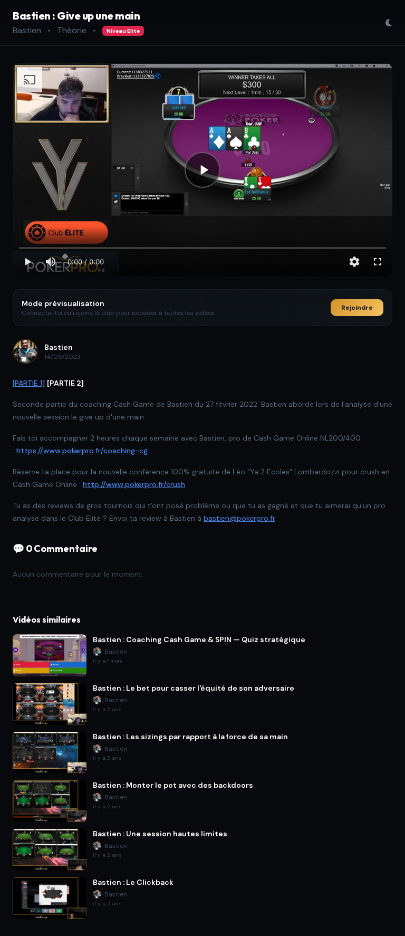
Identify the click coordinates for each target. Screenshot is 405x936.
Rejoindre (357, 307)
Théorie (71, 30)
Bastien (27, 30)
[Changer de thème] (388, 22)
